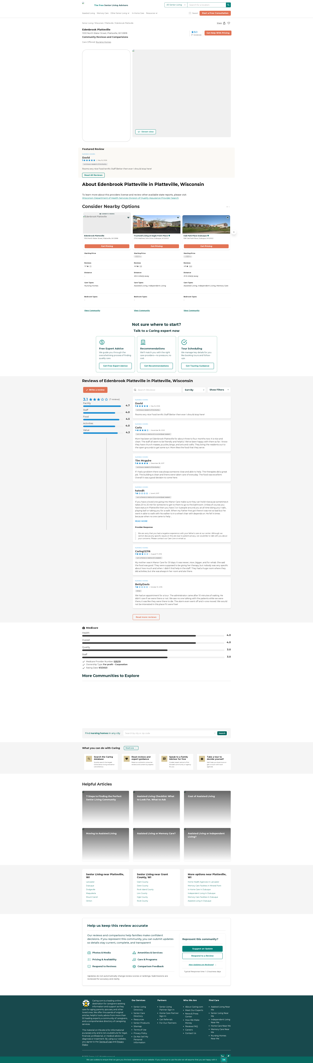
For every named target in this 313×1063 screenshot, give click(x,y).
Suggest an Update (202, 949)
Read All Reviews (93, 175)
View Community (92, 311)
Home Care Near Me (221, 1026)
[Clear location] (214, 733)
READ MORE (141, 521)
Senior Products (142, 1023)
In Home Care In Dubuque (199, 889)
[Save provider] (229, 23)
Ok (224, 1060)
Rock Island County (145, 889)
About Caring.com (194, 1007)
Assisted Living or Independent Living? (206, 835)
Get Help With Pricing (218, 33)
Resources (139, 1019)
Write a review (97, 390)
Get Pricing (107, 246)
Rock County (142, 901)
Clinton (89, 901)
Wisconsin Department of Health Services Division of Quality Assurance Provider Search (130, 198)
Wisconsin (99, 23)
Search (222, 733)
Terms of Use (105, 1042)
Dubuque (90, 886)
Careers (189, 1030)
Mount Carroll (92, 897)
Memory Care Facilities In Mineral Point (204, 886)
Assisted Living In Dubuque (199, 901)
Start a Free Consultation (215, 13)
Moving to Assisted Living (101, 833)
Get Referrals (165, 1019)
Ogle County (142, 897)
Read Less (130, 748)
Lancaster (90, 882)
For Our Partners (167, 1023)
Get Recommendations (156, 366)
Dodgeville (90, 889)
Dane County (142, 886)
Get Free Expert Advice (115, 366)
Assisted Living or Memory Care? (156, 833)
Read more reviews (146, 617)
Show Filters (217, 389)
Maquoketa (91, 893)
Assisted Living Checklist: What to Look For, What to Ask (155, 798)
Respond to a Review (202, 956)
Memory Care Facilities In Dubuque (203, 897)
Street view (147, 132)
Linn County (142, 893)
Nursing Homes (103, 42)
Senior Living (87, 23)
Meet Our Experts (194, 1010)
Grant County (142, 882)
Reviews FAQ (191, 1026)
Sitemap (138, 1026)
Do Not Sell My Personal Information (141, 1039)
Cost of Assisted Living (201, 796)
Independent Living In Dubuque (201, 893)
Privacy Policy (140, 1033)
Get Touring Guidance (197, 366)
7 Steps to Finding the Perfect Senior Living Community (103, 798)
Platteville (109, 23)
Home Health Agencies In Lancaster (203, 882)
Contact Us (190, 1033)
